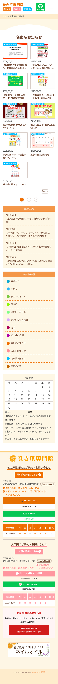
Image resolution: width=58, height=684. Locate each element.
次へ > (45, 191)
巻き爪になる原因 (19, 319)
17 (9, 399)
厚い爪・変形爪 (18, 312)
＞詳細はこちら (12, 494)
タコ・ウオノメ (18, 296)
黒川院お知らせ (18, 343)
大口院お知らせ (18, 350)
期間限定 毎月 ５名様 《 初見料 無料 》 (24, 423)
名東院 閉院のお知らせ (29, 630)
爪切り (14, 288)
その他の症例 (17, 335)
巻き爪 (14, 304)
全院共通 (15, 281)
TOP (5, 16)
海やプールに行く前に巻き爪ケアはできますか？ (28, 427)
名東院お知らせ (18, 358)
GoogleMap (47, 484)
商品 (13, 327)
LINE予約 (40, 10)
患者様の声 (16, 366)
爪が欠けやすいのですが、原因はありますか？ (27, 439)
